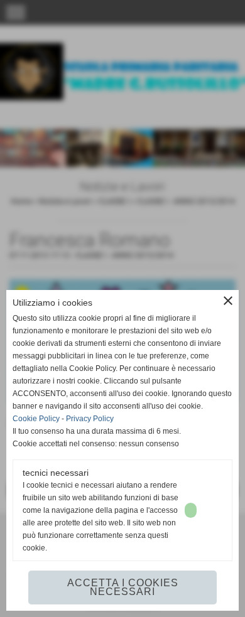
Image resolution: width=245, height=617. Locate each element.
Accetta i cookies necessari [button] (122, 587)
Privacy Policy (90, 418)
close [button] (228, 300)
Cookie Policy (36, 418)
